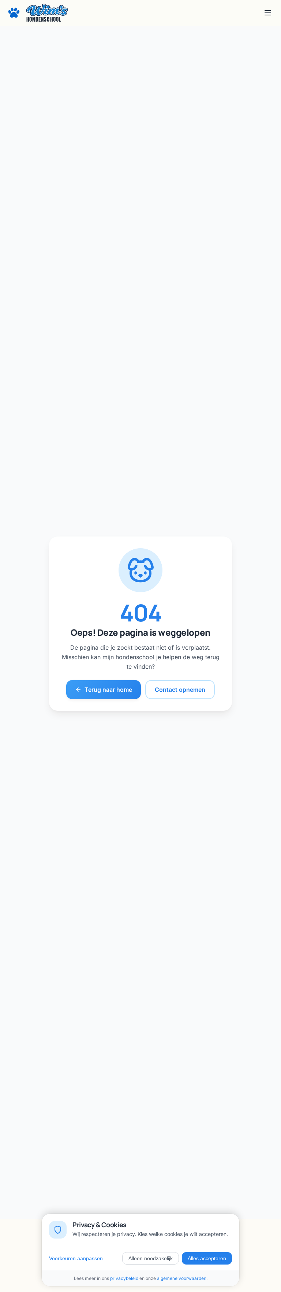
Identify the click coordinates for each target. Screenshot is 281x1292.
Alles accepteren (207, 1258)
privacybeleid (124, 1278)
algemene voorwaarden (181, 1278)
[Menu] (268, 12)
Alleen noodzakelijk (150, 1258)
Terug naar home (108, 689)
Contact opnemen (180, 689)
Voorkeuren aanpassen (76, 1258)
